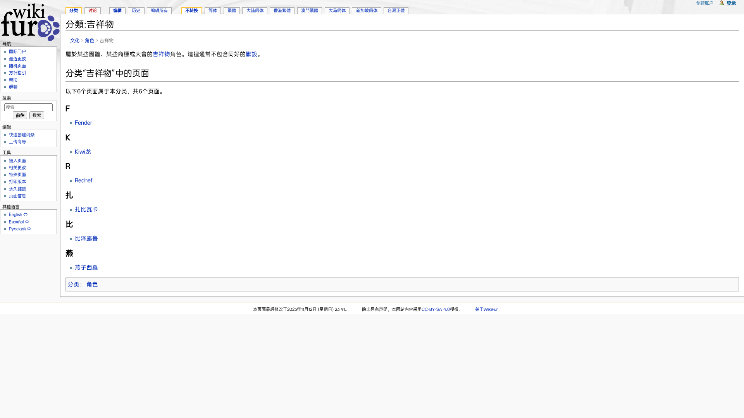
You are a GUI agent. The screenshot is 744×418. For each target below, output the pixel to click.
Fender (83, 122)
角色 (89, 40)
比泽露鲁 (86, 238)
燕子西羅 (86, 267)
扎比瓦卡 (86, 209)
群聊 (13, 86)
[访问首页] (30, 21)
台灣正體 (396, 10)
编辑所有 (159, 10)
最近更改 (17, 59)
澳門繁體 (309, 10)
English (15, 214)
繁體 (231, 10)
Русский (17, 228)
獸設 (251, 54)
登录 (731, 3)
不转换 (191, 10)
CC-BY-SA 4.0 (436, 309)
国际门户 (17, 51)
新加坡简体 (366, 10)
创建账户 (704, 3)
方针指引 (17, 72)
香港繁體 (282, 10)
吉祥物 (161, 54)
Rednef (84, 180)
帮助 (13, 79)
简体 (212, 10)
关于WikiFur (486, 309)
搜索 (6, 98)
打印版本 (17, 181)
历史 (136, 10)
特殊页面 (17, 174)
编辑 (117, 10)
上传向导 (17, 141)
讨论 (92, 10)
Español (16, 221)
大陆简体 (255, 10)
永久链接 (17, 189)
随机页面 (17, 66)
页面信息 (17, 196)
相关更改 (17, 167)
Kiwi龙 (83, 151)
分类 (73, 284)
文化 (74, 40)
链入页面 (17, 160)
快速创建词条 (21, 134)
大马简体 (337, 10)
